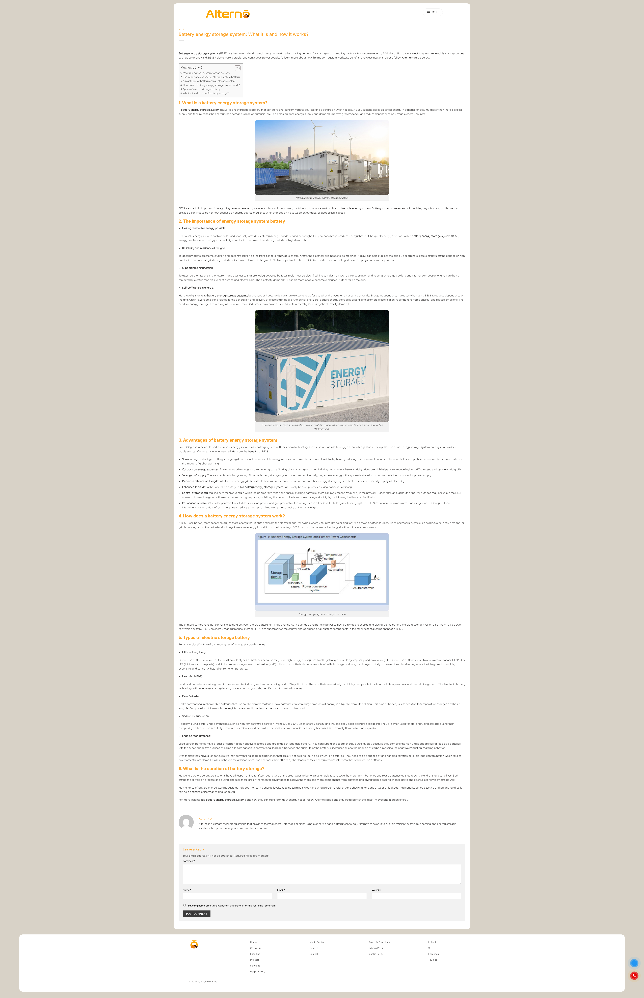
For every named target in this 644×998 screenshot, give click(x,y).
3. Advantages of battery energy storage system (207, 80)
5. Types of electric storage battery (200, 89)
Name (187, 890)
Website (376, 890)
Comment (189, 861)
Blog (181, 29)
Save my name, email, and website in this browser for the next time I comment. (232, 905)
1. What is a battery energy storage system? (205, 72)
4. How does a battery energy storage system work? (210, 85)
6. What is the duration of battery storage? (204, 93)
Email (281, 890)
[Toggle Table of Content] (236, 68)
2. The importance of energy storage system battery (210, 76)
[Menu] (433, 12)
